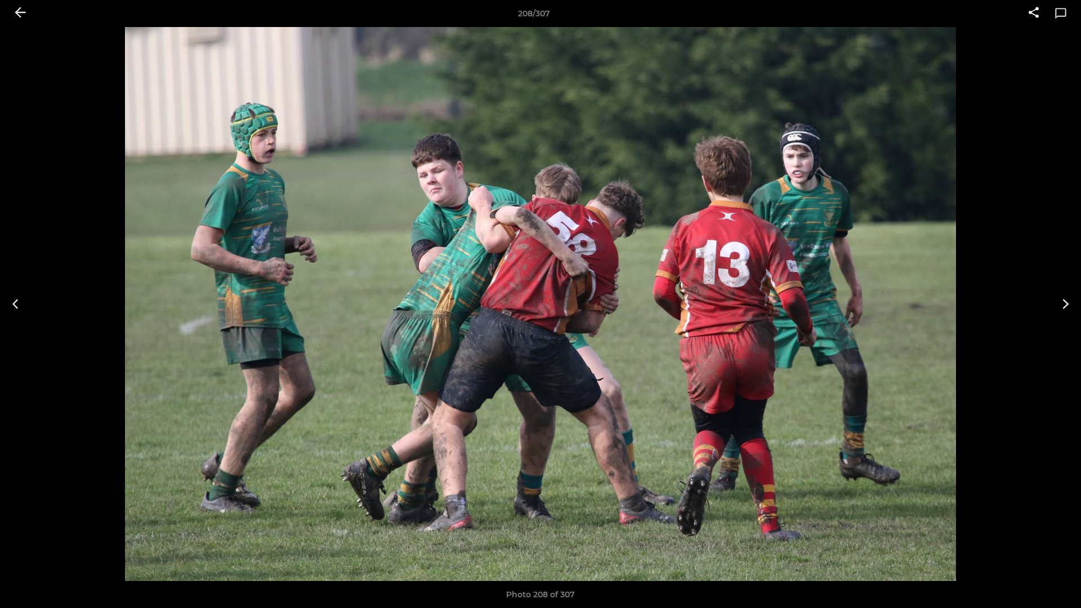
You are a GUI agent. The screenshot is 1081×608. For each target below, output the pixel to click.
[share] (1033, 13)
